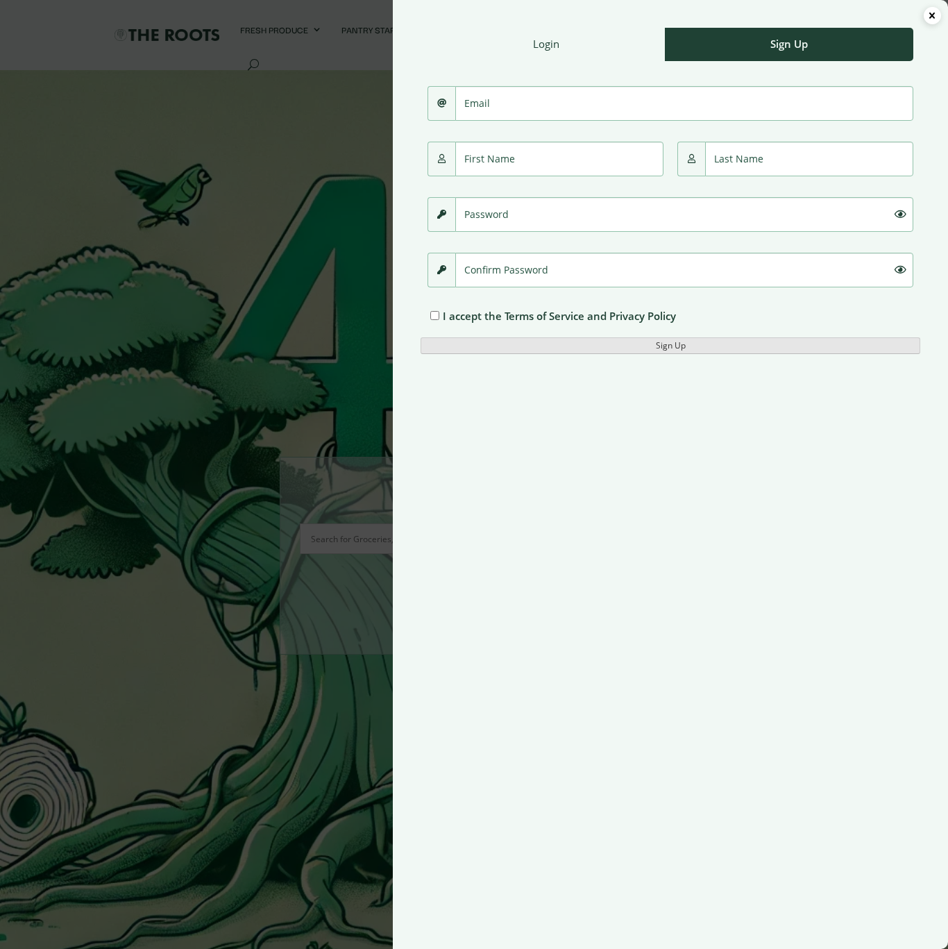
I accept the (559, 316)
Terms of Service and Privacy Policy (590, 316)
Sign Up (671, 345)
